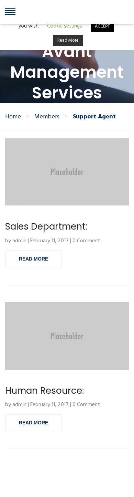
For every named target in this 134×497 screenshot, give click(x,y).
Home (13, 117)
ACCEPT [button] (102, 26)
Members (46, 117)
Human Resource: (44, 390)
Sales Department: (46, 226)
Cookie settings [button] (64, 26)
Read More (33, 259)
